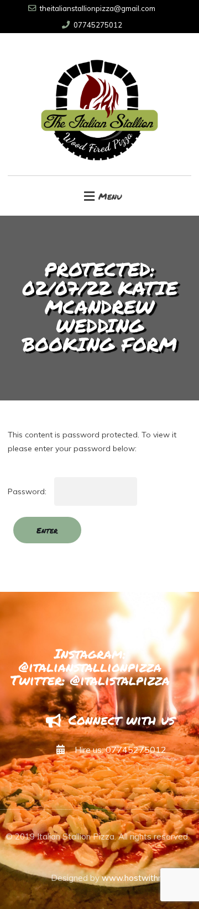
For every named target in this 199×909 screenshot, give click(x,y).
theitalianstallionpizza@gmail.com (97, 8)
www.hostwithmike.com (147, 878)
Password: (28, 491)
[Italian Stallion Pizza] (99, 104)
